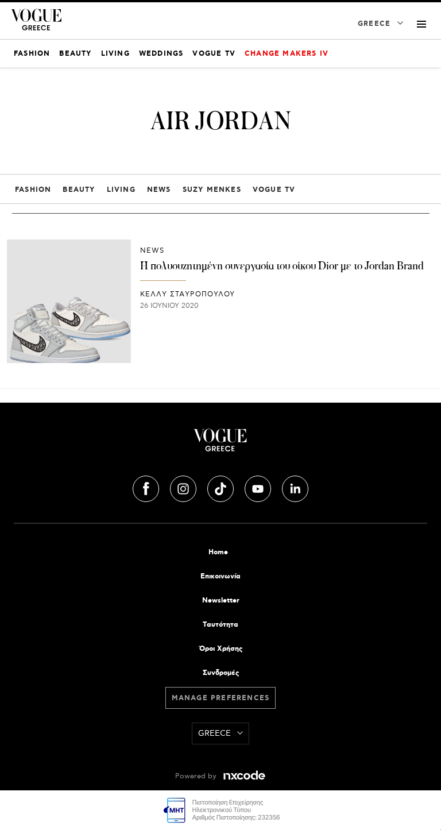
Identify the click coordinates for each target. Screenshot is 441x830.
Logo (220, 444)
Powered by (197, 776)
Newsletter (220, 600)
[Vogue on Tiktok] (221, 487)
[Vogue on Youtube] (259, 487)
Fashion (33, 190)
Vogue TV (274, 190)
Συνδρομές (221, 673)
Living (121, 190)
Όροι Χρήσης (220, 648)
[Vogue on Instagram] (184, 487)
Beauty (79, 190)
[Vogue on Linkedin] (295, 487)
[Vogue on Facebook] (147, 487)
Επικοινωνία (220, 576)
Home (218, 552)
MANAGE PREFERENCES (221, 698)
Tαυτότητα (220, 624)
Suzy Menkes (212, 190)
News (159, 190)
